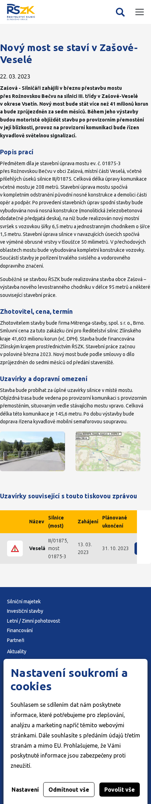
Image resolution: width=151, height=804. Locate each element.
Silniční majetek (24, 601)
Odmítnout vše (68, 789)
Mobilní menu (139, 12)
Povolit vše (119, 789)
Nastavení (25, 789)
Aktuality (16, 651)
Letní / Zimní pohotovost (33, 621)
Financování (20, 630)
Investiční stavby (25, 611)
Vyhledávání (120, 12)
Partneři (15, 640)
